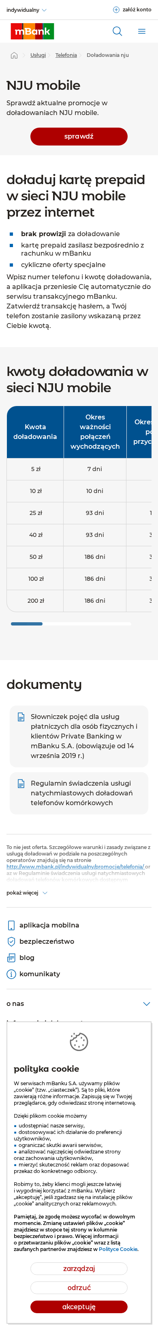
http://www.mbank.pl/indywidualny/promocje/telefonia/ (75, 867)
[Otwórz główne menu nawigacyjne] (142, 31)
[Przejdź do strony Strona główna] (14, 55)
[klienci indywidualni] (32, 31)
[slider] (27, 623)
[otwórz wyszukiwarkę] (117, 31)
